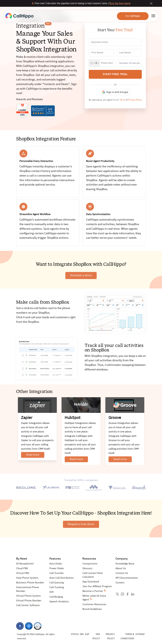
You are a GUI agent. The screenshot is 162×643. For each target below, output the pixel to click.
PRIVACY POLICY (110, 636)
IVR (51, 592)
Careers (120, 582)
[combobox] (94, 63)
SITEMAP (140, 634)
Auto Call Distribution (61, 578)
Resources (89, 558)
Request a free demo (81, 524)
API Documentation (126, 578)
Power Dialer (56, 568)
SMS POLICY (96, 636)
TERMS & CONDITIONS (127, 636)
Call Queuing (56, 582)
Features (55, 558)
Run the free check (119, 3)
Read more (32, 455)
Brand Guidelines (92, 609)
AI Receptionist (25, 564)
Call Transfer (56, 573)
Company (121, 558)
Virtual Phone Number (28, 600)
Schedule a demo (81, 275)
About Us (120, 568)
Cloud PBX (22, 568)
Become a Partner (93, 591)
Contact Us (121, 573)
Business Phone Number (30, 582)
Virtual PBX (22, 573)
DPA (82, 634)
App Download (90, 582)
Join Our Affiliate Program (97, 586)
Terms (122, 100)
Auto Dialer (55, 564)
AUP (87, 634)
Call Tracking (56, 587)
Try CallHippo (132, 16)
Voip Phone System (27, 578)
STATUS (74, 634)
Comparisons (89, 564)
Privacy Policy (135, 100)
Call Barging (56, 597)
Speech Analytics (59, 601)
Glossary (87, 568)
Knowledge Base (124, 564)
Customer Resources (94, 604)
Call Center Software (28, 605)
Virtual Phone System (28, 596)
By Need (21, 558)
